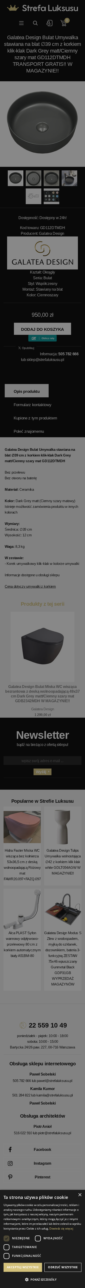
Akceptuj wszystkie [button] (23, 1267)
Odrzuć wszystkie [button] (63, 1267)
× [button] (79, 1195)
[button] (42, 1280)
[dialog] (42, 644)
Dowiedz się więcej (61, 1228)
